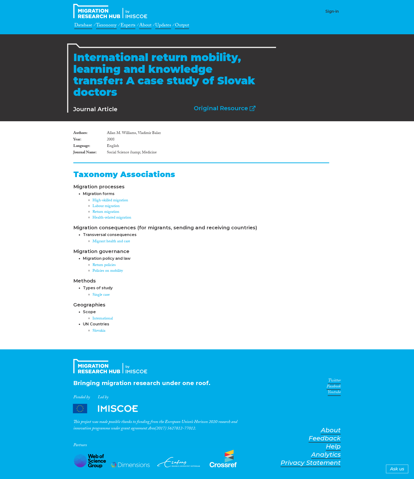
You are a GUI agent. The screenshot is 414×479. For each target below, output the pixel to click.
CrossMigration (111, 11)
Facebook (334, 387)
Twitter (334, 381)
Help (333, 446)
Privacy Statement (311, 463)
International (102, 319)
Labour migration (106, 206)
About (145, 26)
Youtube (334, 393)
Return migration (105, 212)
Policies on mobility (107, 271)
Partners (109, 409)
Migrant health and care (111, 241)
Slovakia (98, 331)
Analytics (326, 454)
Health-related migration (111, 218)
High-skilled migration (110, 200)
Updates (163, 26)
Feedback (325, 438)
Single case (101, 295)
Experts (128, 26)
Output (182, 26)
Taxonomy (106, 26)
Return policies (104, 265)
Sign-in (332, 11)
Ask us (397, 469)
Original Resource (222, 108)
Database (83, 26)
